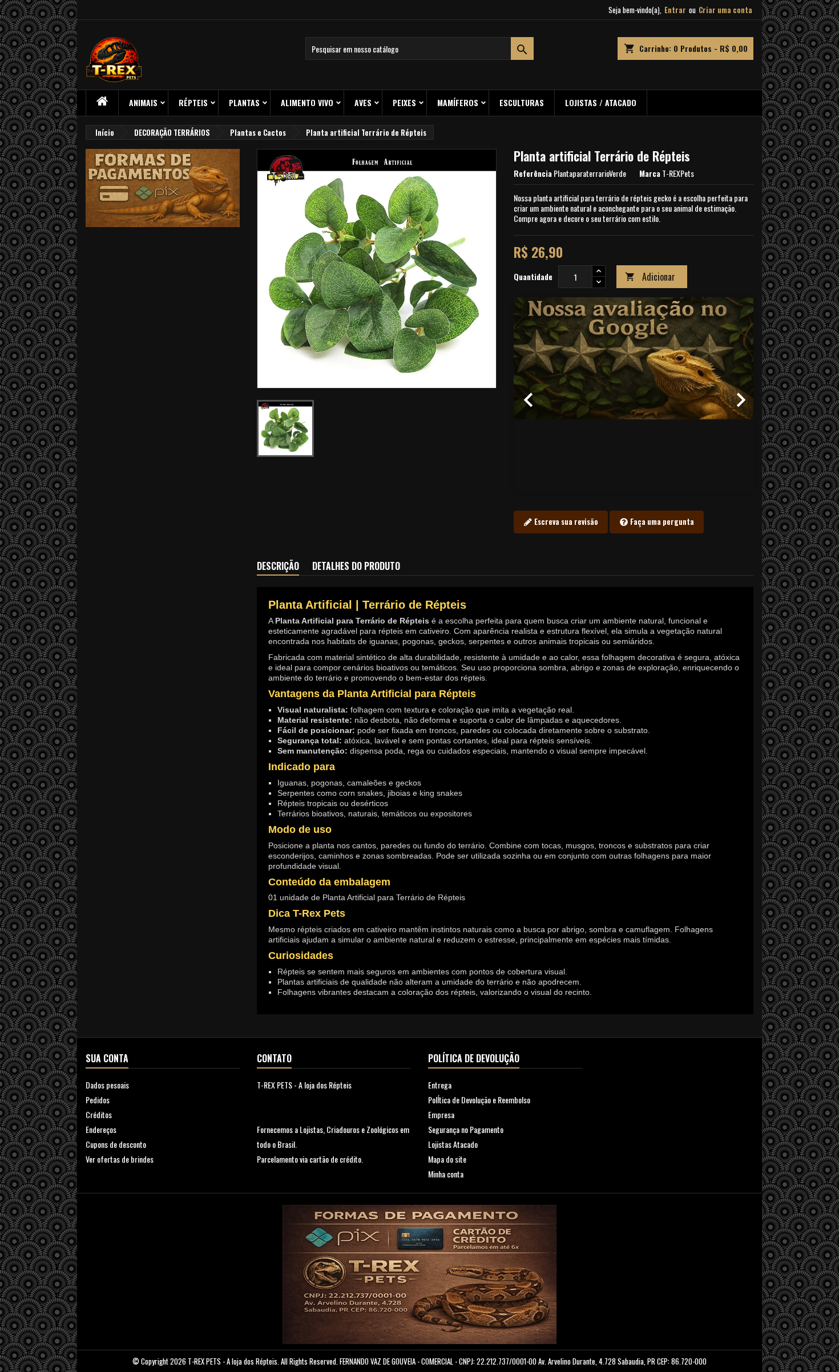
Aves (363, 102)
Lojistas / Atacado (600, 102)
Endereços (101, 1129)
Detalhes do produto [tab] (356, 566)
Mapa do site (447, 1159)
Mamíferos (457, 102)
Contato (274, 1058)
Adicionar (650, 277)
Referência (533, 173)
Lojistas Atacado (453, 1144)
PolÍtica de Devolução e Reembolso (479, 1100)
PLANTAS (244, 102)
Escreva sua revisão (565, 521)
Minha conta (445, 1174)
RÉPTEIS (193, 102)
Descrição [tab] (278, 566)
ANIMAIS (143, 102)
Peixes (404, 102)
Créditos (99, 1114)
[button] (532, 394)
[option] (633, 394)
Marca (649, 173)
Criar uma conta (725, 9)
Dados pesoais (107, 1085)
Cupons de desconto (116, 1144)
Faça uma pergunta (661, 521)
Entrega (439, 1085)
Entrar (675, 9)
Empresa (441, 1114)
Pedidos (98, 1100)
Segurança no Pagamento (465, 1129)
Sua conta (107, 1058)
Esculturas (521, 102)
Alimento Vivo (307, 102)
